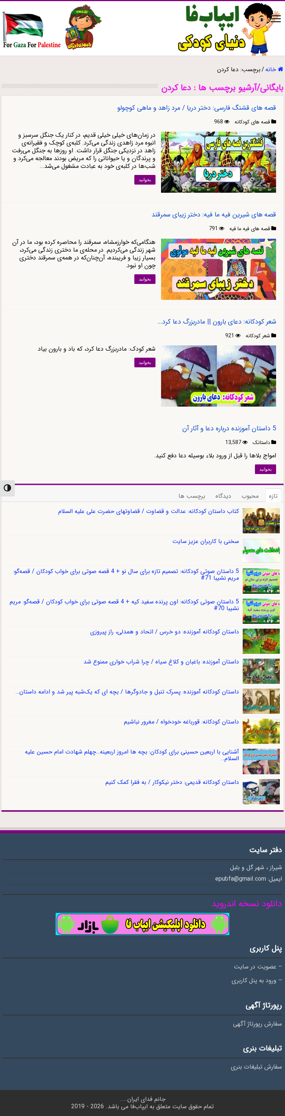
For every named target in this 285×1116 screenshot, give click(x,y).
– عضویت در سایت (258, 967)
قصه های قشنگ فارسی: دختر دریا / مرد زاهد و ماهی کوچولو (196, 108)
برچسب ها (191, 496)
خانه (271, 69)
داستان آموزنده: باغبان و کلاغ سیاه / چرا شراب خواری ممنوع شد (161, 661)
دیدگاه (223, 496)
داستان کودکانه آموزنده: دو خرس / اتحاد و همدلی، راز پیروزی (164, 631)
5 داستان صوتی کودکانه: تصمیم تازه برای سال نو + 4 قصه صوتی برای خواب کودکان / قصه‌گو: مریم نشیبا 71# (126, 575)
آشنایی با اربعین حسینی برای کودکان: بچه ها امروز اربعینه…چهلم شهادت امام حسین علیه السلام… (132, 755)
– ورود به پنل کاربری (257, 981)
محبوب (250, 496)
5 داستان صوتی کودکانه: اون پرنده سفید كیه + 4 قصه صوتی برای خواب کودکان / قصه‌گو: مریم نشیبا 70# (124, 605)
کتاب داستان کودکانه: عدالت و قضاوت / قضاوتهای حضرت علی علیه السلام (148, 511)
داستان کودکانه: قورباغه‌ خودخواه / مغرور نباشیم (181, 721)
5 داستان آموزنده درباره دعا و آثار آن (229, 428)
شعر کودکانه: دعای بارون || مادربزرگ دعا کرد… (217, 322)
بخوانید (145, 179)
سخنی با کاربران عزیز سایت (205, 541)
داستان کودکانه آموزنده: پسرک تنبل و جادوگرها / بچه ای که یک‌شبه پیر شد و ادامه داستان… (127, 691)
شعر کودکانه (258, 336)
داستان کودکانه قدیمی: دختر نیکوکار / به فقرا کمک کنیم (172, 782)
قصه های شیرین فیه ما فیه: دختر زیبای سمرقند (213, 214)
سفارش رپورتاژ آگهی (257, 1024)
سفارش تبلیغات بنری (256, 1067)
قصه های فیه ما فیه (249, 229)
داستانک (261, 442)
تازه (273, 496)
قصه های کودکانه (252, 122)
